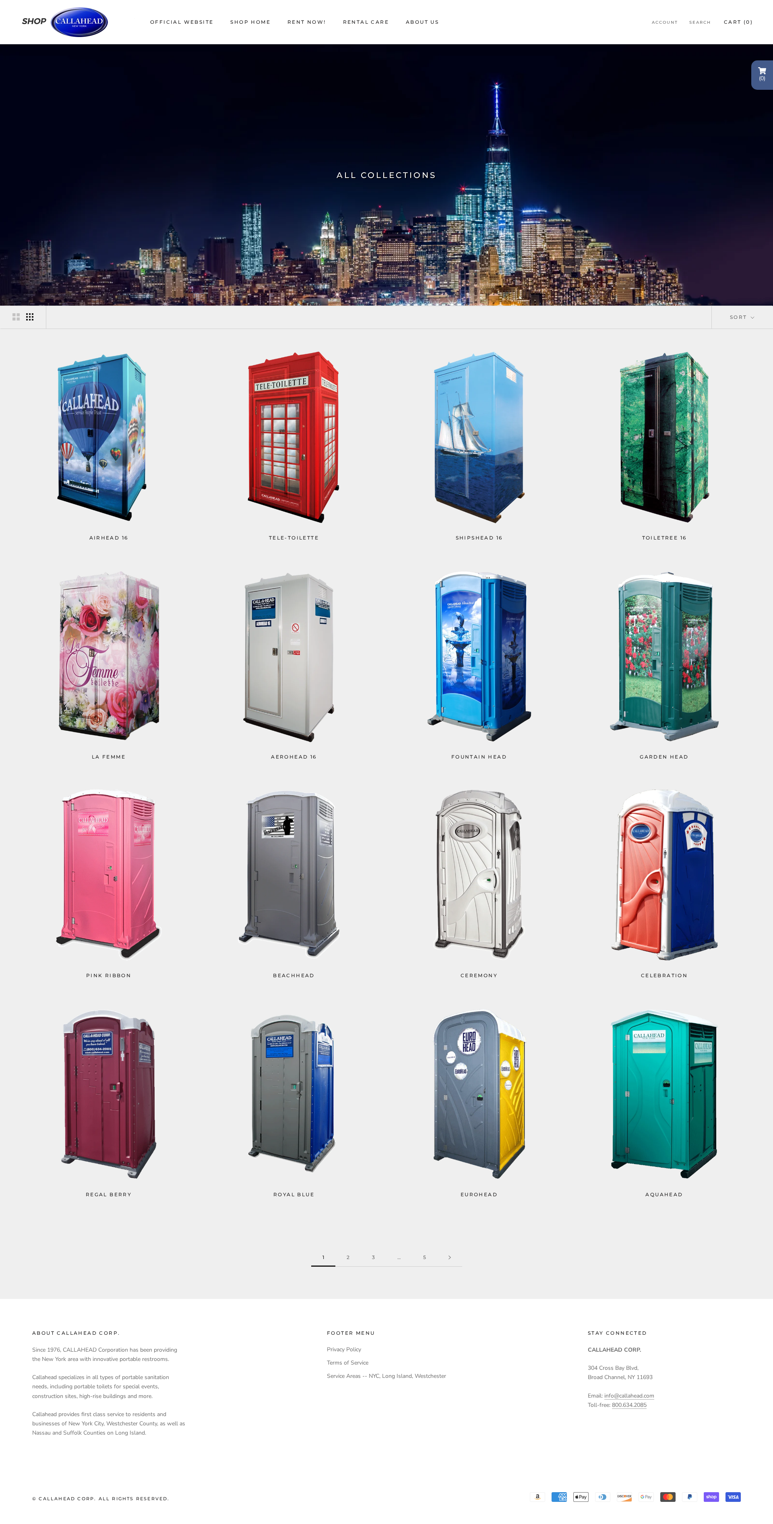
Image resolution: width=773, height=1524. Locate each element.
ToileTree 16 (664, 538)
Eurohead (479, 1194)
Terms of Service (347, 1363)
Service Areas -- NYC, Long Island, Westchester (386, 1376)
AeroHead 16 (293, 757)
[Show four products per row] (29, 317)
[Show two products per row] (16, 317)
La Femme (109, 757)
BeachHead (294, 975)
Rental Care (366, 22)
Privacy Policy (344, 1349)
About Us (422, 22)
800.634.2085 (629, 1405)
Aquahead (664, 1194)
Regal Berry (109, 1194)
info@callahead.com (629, 1396)
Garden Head (664, 757)
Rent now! (306, 22)
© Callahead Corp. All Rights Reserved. (101, 1498)
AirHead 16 (108, 538)
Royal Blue (293, 1194)
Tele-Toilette (294, 538)
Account (665, 22)
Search (700, 22)
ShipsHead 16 (479, 538)
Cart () (738, 22)
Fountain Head (479, 757)
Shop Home (250, 22)
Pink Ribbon (108, 975)
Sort (739, 317)
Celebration (664, 975)
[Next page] (449, 1258)
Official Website (181, 22)
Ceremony (479, 975)
